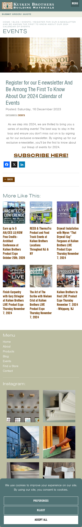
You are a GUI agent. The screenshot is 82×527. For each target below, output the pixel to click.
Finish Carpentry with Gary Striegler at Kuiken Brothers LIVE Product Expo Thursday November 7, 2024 (14, 302)
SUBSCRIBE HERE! (41, 155)
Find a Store (10, 366)
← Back (9, 179)
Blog (16, 22)
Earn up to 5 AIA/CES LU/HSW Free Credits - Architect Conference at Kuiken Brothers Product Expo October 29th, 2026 (14, 243)
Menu (75, 3)
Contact (8, 371)
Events (26, 22)
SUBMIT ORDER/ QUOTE (16, 14)
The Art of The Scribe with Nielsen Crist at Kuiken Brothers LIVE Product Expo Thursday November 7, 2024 (41, 304)
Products (8, 351)
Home (6, 22)
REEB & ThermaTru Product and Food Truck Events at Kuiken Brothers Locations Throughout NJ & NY (40, 241)
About (6, 346)
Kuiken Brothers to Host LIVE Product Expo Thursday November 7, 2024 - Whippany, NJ (67, 300)
